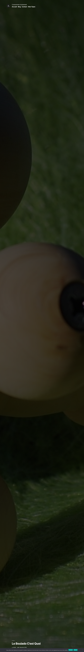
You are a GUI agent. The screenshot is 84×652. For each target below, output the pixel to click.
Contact (24, 7)
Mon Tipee (31, 7)
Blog (19, 7)
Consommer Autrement (19, 4)
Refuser (75, 649)
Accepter (70, 649)
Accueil (14, 7)
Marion (14, 647)
